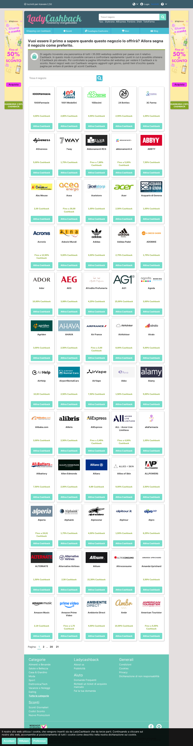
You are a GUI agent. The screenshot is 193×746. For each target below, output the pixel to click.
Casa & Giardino (38, 672)
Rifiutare (24, 741)
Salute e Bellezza (38, 668)
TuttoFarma (149, 21)
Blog (156, 31)
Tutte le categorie (39, 695)
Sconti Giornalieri (38, 707)
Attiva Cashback (41, 126)
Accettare (9, 741)
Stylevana (110, 21)
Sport (32, 680)
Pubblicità (79, 668)
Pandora (131, 21)
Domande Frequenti (85, 679)
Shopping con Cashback (38, 31)
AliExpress (121, 21)
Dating (32, 691)
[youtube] (159, 726)
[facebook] (151, 726)
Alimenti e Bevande (40, 664)
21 (57, 646)
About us (79, 664)
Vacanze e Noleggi (39, 687)
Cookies (123, 668)
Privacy (123, 672)
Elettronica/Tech (38, 684)
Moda (32, 676)
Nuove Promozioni (39, 715)
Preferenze (39, 741)
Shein (139, 21)
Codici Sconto (37, 711)
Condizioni (125, 664)
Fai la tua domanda (85, 690)
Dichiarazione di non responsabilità (139, 676)
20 (51, 646)
